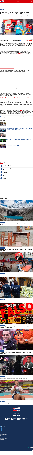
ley (20, 116)
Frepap (25, 44)
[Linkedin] (5, 40)
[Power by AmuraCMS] (30, 447)
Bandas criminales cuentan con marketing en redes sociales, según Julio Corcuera (13, 378)
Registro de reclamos (3, 434)
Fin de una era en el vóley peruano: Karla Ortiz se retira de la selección (11, 403)
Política (2, 9)
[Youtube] (15, 415)
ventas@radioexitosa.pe (6, 426)
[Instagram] (17, 415)
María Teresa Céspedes (3, 117)
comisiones (11, 116)
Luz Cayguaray (24, 116)
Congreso (15, 116)
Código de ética (2, 433)
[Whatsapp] (1, 40)
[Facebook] (4, 40)
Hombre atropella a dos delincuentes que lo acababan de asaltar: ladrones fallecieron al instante (16, 165)
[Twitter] (2, 40)
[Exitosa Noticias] (2, 1)
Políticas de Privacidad (3, 438)
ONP (8, 117)
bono (8, 116)
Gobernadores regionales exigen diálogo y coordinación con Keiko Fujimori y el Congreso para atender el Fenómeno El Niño (19, 129)
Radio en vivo (2, 439)
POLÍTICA (11, 117)
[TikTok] (19, 415)
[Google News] (18, 415)
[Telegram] (7, 40)
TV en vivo (2, 435)
